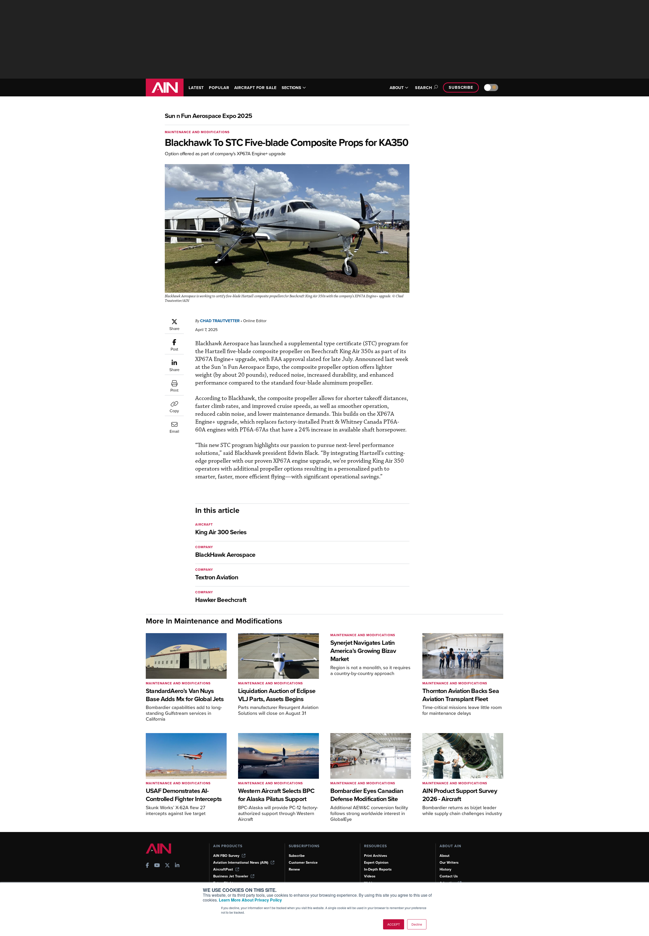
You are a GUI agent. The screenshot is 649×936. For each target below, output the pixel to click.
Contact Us (449, 876)
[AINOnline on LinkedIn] (177, 866)
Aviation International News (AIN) (240, 862)
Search (423, 87)
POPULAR (219, 87)
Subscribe (461, 87)
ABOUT (397, 87)
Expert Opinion (376, 862)
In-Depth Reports (378, 869)
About (444, 856)
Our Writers (449, 862)
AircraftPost (223, 869)
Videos (369, 876)
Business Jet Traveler (230, 876)
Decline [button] (416, 924)
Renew (294, 869)
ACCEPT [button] (393, 924)
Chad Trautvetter (220, 321)
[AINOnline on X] (167, 866)
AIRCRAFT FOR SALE (255, 87)
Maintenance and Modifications (197, 132)
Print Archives (375, 856)
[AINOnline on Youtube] (157, 866)
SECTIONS (291, 87)
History (445, 869)
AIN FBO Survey (226, 856)
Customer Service (303, 862)
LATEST (196, 87)
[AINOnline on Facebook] (147, 866)
